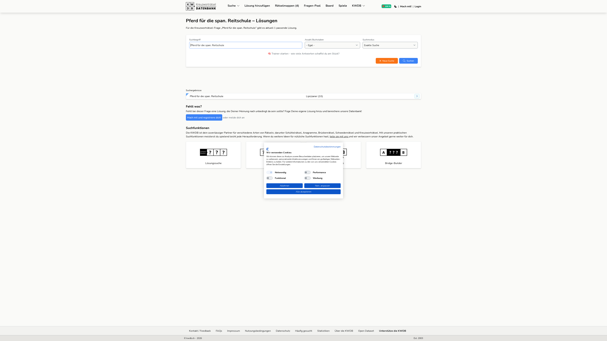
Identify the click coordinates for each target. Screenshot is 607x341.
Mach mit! (405, 6)
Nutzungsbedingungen (258, 330)
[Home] (205, 6)
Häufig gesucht (303, 330)
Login (418, 6)
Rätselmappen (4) (287, 5)
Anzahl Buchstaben (314, 39)
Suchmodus (368, 39)
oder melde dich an (234, 117)
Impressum (233, 330)
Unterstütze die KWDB (392, 330)
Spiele (343, 5)
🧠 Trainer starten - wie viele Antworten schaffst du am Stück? (303, 53)
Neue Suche (388, 60)
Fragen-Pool (312, 5)
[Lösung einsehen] (417, 96)
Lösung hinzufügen (257, 5)
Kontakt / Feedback (200, 330)
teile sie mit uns (339, 136)
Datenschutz (283, 330)
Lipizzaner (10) (314, 96)
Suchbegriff (195, 39)
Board (330, 5)
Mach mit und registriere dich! (204, 117)
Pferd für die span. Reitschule (206, 96)
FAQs (219, 330)
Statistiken (323, 330)
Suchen (410, 60)
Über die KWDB (344, 330)
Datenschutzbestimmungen (327, 146)
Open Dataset (366, 330)
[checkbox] (269, 172)
